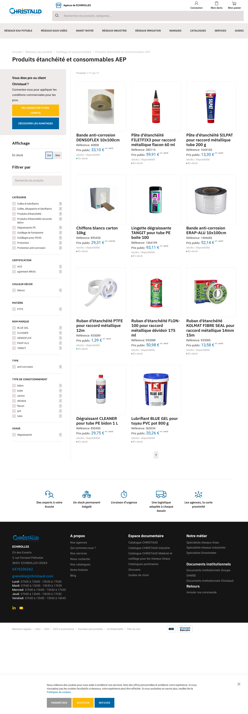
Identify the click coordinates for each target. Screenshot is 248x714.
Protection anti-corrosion (39, 247)
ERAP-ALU (39, 343)
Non (57, 155)
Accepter (83, 702)
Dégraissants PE (39, 227)
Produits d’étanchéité (39, 213)
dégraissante (39, 434)
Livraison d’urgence (124, 502)
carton (39, 395)
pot (39, 411)
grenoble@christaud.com (32, 576)
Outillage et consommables (74, 52)
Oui (49, 155)
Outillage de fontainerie (39, 232)
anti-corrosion (39, 366)
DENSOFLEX (39, 338)
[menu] (124, 30)
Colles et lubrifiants (39, 203)
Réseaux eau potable (38, 52)
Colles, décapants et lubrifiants (39, 208)
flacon (39, 405)
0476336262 (22, 569)
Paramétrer (59, 702)
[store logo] (28, 11)
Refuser (104, 702)
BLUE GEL (39, 327)
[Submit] (55, 15)
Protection (39, 242)
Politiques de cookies (59, 692)
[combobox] (148, 16)
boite (39, 390)
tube (39, 416)
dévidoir (39, 400)
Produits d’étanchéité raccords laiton (39, 220)
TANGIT (39, 348)
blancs (39, 290)
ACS (39, 266)
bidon (39, 385)
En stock (17, 155)
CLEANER (39, 332)
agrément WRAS (39, 271)
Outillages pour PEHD (39, 237)
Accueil (17, 52)
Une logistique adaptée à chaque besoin (161, 507)
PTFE (39, 309)
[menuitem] (18, 30)
